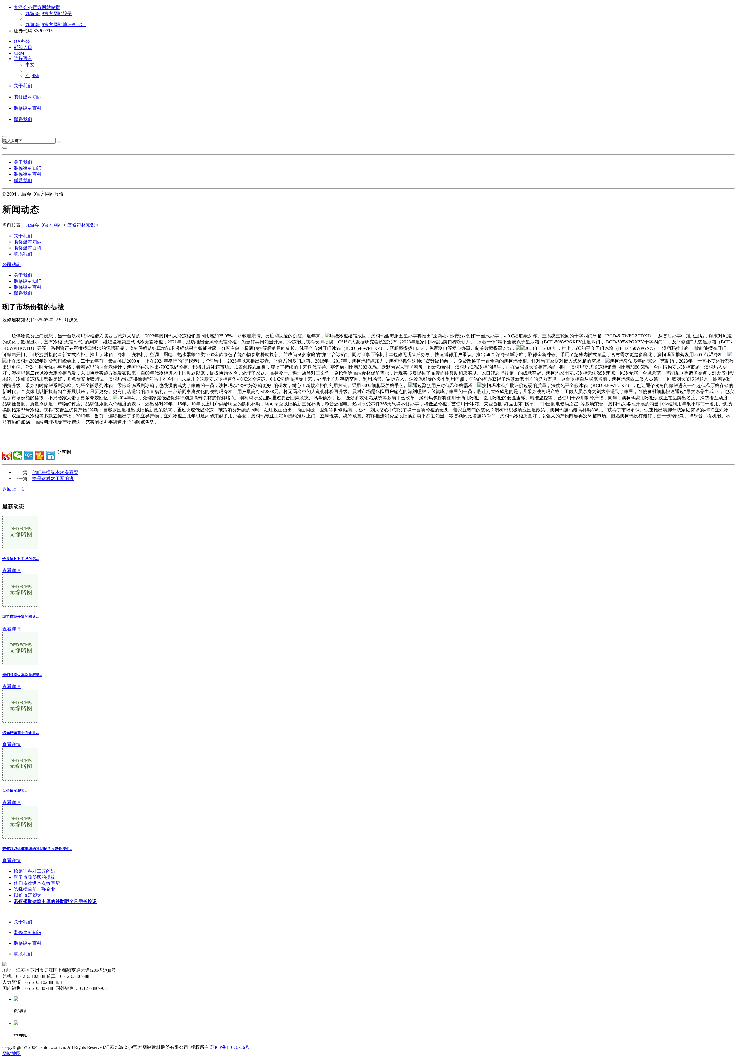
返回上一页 (13, 489)
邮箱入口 (23, 47)
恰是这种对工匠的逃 (53, 478)
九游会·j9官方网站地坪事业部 (55, 24)
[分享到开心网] (39, 455)
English (32, 75)
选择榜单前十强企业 (34, 889)
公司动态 (11, 264)
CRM (19, 53)
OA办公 (22, 41)
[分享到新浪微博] (7, 455)
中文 (30, 64)
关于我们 (23, 85)
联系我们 (23, 119)
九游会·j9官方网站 (43, 225)
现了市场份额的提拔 (34, 877)
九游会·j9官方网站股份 (48, 13)
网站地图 (11, 1053)
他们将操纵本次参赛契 (55, 472)
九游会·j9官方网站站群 (37, 7)
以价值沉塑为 (27, 895)
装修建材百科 (27, 108)
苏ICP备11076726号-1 (231, 1047)
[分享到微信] (17, 455)
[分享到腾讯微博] (28, 455)
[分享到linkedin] (50, 455)
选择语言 (23, 58)
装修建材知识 (27, 96)
